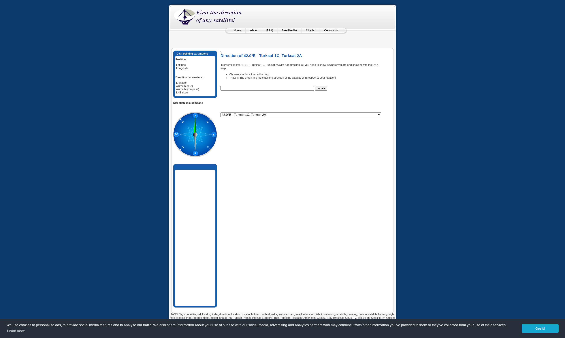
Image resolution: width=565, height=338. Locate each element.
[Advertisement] (282, 38)
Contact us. (331, 30)
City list (310, 30)
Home (237, 30)
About (254, 30)
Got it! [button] (540, 328)
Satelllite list (289, 30)
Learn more (16, 331)
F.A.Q (269, 30)
